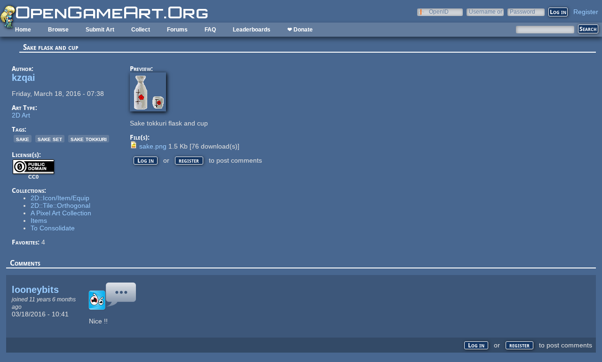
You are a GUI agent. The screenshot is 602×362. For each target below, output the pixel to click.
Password (522, 11)
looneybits (35, 289)
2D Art (21, 115)
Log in (145, 160)
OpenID (439, 11)
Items (39, 220)
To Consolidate (53, 228)
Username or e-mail (485, 11)
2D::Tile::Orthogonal (60, 205)
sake (22, 138)
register (189, 160)
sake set (50, 138)
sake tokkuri (89, 138)
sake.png (152, 146)
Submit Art (100, 29)
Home (23, 29)
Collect (140, 29)
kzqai (23, 77)
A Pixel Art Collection (61, 213)
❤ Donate (300, 29)
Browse (58, 29)
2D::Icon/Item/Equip (60, 198)
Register (585, 12)
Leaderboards (251, 29)
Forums (177, 29)
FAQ (210, 29)
